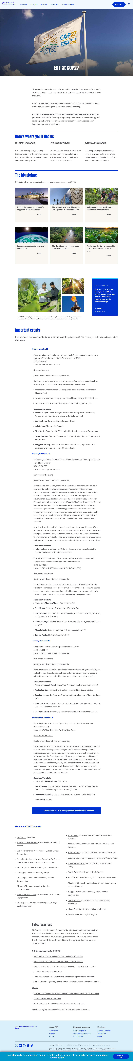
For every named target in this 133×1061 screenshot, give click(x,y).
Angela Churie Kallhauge (27, 842)
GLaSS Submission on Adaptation (48, 972)
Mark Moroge (74, 852)
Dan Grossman (74, 900)
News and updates (79, 1031)
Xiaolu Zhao (73, 909)
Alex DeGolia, (73, 915)
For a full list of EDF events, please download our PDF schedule (69, 811)
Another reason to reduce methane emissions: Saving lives (59, 1004)
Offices (51, 1036)
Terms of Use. (105, 1045)
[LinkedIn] (20, 1045)
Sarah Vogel (22, 878)
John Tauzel (73, 877)
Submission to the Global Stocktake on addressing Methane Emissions (64, 977)
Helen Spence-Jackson (26, 903)
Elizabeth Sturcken (25, 886)
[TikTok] (32, 1045)
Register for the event (43, 475)
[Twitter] (16, 1045)
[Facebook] (28, 1045)
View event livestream (43, 574)
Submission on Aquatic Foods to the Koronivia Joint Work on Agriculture (64, 966)
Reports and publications (82, 1033)
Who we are (53, 1031)
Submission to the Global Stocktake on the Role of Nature (58, 961)
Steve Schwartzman (76, 863)
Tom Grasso (73, 835)
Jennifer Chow (74, 844)
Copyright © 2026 (54, 1045)
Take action (101, 1033)
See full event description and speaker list (52, 376)
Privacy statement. (95, 1045)
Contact (100, 1036)
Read (39, 214)
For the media (78, 1036)
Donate (118, 4)
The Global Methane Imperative (47, 998)
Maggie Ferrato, (74, 892)
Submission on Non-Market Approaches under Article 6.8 (58, 956)
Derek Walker (73, 872)
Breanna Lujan (74, 858)
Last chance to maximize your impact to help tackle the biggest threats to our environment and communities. (57, 1056)
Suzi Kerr (20, 867)
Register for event (41, 370)
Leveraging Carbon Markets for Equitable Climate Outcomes (63, 1010)
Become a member (103, 1031)
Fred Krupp (21, 837)
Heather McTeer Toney (26, 894)
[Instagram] (24, 1045)
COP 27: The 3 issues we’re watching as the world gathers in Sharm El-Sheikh (66, 993)
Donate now (120, 1056)
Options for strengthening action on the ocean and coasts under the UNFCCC (67, 982)
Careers (52, 1033)
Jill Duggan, (21, 873)
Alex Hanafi (73, 883)
